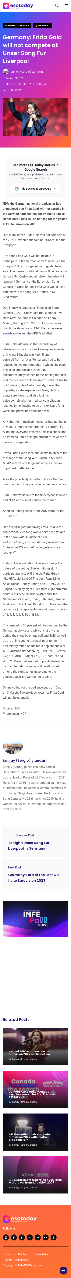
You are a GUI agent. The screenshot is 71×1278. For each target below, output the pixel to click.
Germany (44, 25)
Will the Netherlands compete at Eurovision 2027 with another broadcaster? (31, 1137)
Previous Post (25, 835)
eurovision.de (12, 333)
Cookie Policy (40, 1254)
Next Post (14, 867)
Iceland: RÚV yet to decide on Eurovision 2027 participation (29, 1053)
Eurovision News (18, 25)
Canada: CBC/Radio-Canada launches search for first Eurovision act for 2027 (33, 1094)
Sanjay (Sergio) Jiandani (25, 760)
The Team (23, 1254)
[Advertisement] (35, 978)
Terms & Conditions (16, 1259)
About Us (8, 1254)
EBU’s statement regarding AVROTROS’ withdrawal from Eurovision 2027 (35, 1181)
